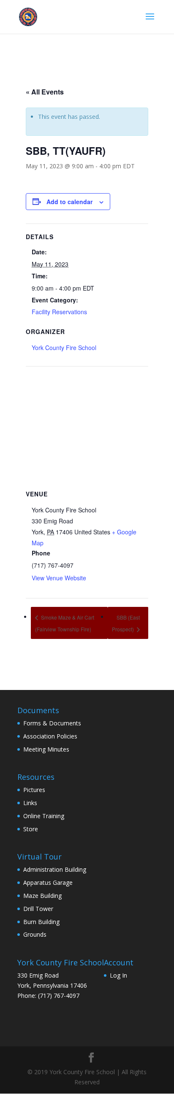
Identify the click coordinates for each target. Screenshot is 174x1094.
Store (30, 829)
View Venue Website (59, 578)
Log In (118, 975)
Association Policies (50, 736)
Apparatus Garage (48, 882)
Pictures (34, 790)
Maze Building (42, 896)
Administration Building (54, 869)
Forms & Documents (52, 723)
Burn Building (41, 922)
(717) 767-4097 (58, 996)
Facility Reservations (59, 311)
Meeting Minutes (46, 749)
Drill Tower (38, 909)
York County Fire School (64, 347)
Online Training (43, 816)
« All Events (45, 92)
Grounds (34, 934)
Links (30, 803)
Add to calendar (69, 201)
